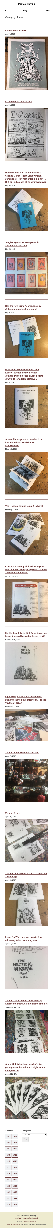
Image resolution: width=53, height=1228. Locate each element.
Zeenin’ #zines (12, 813)
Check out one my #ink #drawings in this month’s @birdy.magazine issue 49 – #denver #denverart (26, 569)
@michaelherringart (30, 1221)
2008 (15, 1149)
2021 (8, 1192)
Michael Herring (26, 4)
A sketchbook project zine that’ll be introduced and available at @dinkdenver (23, 442)
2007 (8, 1149)
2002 (15, 1136)
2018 (15, 1180)
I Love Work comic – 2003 (18, 101)
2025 (8, 1205)
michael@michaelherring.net (26, 1218)
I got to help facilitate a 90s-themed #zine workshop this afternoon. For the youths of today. (25, 699)
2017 (8, 1180)
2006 (15, 1143)
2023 (8, 1198)
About (47, 11)
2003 (8, 1143)
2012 (15, 1161)
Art (4, 11)
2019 (8, 1186)
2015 (8, 1174)
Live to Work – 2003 (15, 30)
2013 (8, 1167)
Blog (25, 11)
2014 (15, 1167)
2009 (8, 1155)
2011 (8, 1161)
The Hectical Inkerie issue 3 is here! (24, 506)
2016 (15, 1174)
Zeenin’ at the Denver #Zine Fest (22, 752)
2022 (15, 1192)
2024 (15, 1198)
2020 (15, 1186)
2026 (15, 1205)
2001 (8, 1136)
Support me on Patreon (14, 1224)
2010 (15, 1155)
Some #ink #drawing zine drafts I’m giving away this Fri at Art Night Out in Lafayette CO (25, 1067)
